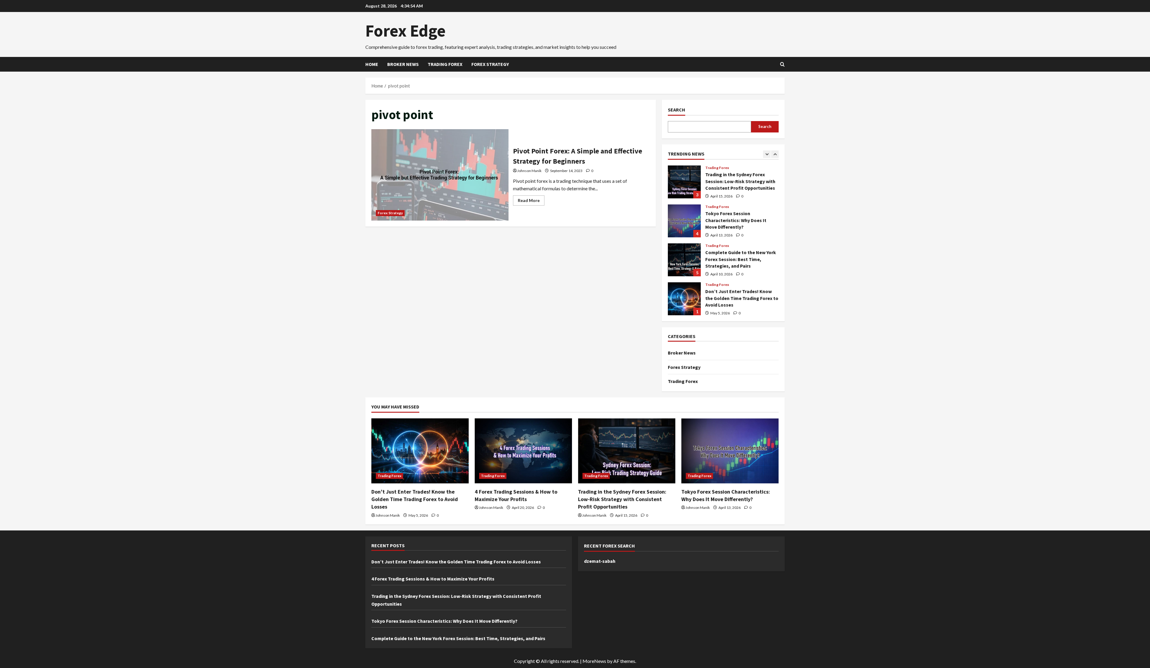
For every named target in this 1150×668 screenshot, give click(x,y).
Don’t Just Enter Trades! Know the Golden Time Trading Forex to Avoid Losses (684, 298)
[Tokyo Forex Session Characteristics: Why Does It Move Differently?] (730, 450)
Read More (531, 201)
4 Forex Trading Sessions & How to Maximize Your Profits (432, 579)
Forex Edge (405, 30)
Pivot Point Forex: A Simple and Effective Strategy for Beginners (440, 175)
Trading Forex (445, 64)
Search (676, 110)
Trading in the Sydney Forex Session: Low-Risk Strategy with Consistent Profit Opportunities (684, 181)
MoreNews (594, 661)
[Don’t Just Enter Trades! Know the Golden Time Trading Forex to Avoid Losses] (420, 450)
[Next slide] (775, 154)
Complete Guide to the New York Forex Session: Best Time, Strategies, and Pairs (684, 259)
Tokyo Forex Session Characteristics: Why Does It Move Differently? (684, 220)
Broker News (403, 64)
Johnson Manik (529, 170)
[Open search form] (782, 64)
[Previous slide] (767, 154)
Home (371, 64)
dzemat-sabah (599, 561)
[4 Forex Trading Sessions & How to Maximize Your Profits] (523, 450)
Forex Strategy (490, 64)
